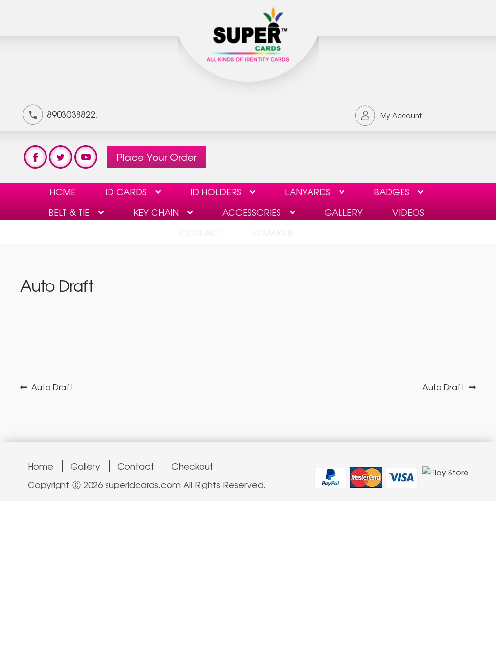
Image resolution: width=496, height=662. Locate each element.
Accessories (251, 211)
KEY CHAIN (156, 211)
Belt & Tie (69, 211)
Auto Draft (52, 387)
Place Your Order (156, 157)
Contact (136, 466)
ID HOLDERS (215, 191)
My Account (401, 115)
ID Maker (272, 232)
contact (201, 232)
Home (62, 191)
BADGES (391, 191)
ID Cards (126, 191)
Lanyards (307, 191)
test (35, 157)
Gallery (344, 211)
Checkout (192, 466)
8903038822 (71, 114)
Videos (408, 211)
